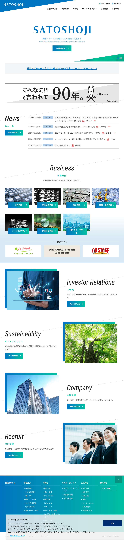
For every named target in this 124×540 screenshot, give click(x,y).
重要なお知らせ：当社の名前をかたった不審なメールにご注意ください (62, 68)
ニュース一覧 (105, 488)
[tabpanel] (62, 36)
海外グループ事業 (76, 231)
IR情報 (75, 9)
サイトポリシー (16, 536)
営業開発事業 (47, 231)
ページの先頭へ (119, 479)
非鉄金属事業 (47, 205)
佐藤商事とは (61, 48)
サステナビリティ (89, 9)
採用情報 (115, 9)
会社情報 (104, 9)
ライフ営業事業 (18, 231)
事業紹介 (65, 9)
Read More (13, 132)
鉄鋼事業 (18, 205)
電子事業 (76, 205)
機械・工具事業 (105, 205)
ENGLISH (117, 3)
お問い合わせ (105, 3)
